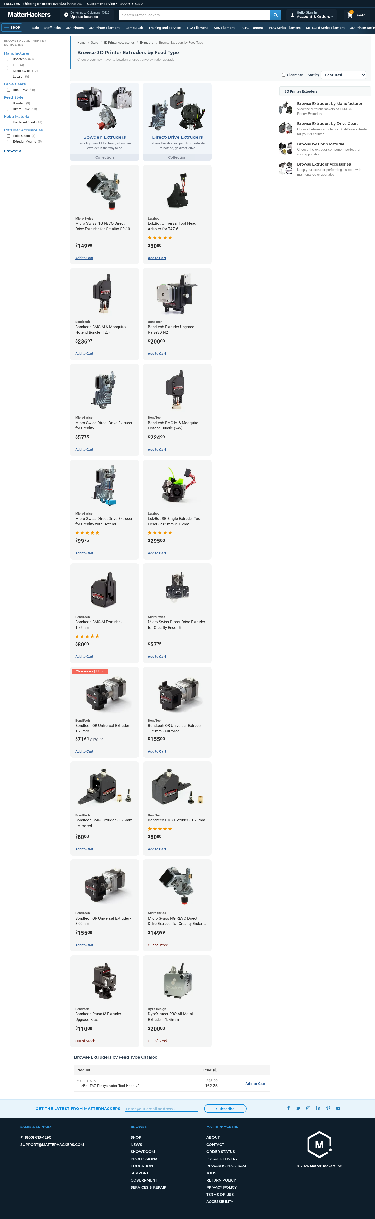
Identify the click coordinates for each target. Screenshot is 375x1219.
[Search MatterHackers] (275, 15)
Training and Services (165, 28)
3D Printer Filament (104, 28)
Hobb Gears (24, 136)
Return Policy (221, 1180)
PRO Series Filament (285, 28)
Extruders (146, 42)
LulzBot (21, 76)
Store (94, 42)
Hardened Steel (27, 122)
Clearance (295, 75)
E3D (18, 65)
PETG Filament (251, 28)
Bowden (21, 103)
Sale (35, 28)
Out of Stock (158, 945)
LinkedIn (318, 1107)
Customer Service (101, 4)
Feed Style (13, 97)
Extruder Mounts (27, 141)
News (136, 1144)
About (213, 1137)
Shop (136, 1137)
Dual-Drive (24, 90)
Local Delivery (222, 1159)
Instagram (308, 1107)
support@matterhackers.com (52, 1144)
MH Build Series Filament (325, 28)
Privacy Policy (221, 1187)
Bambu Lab (134, 28)
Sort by (313, 75)
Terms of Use (220, 1194)
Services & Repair (148, 1187)
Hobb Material (17, 116)
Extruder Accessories (23, 130)
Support (139, 1173)
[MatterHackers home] (29, 15)
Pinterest (328, 1107)
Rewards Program (226, 1166)
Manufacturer (17, 53)
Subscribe (225, 1109)
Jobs (211, 1173)
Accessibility (219, 1201)
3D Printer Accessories (119, 42)
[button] (87, 14)
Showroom (143, 1151)
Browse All (13, 151)
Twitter (298, 1107)
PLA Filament (197, 28)
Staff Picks (52, 28)
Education (142, 1166)
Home (81, 42)
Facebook (288, 1107)
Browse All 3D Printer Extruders (25, 42)
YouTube (338, 1107)
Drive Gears (15, 84)
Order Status (220, 1151)
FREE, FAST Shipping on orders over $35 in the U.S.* (43, 4)
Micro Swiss (25, 71)
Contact (215, 1144)
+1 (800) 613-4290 (129, 4)
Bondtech (23, 59)
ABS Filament (224, 28)
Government (144, 1180)
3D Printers (75, 28)
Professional (145, 1159)
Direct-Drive (25, 109)
